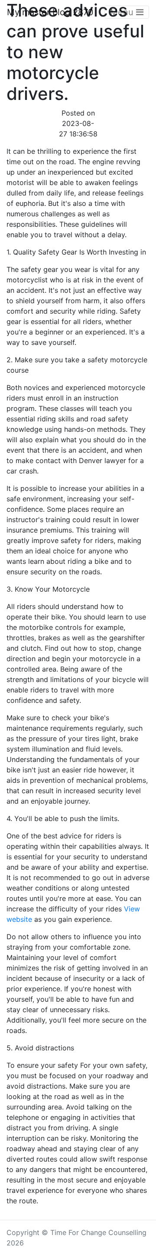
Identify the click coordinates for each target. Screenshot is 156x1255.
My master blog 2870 (50, 12)
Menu (123, 12)
